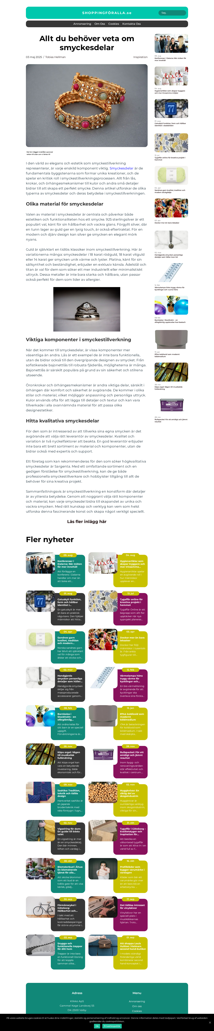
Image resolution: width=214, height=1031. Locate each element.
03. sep (68, 937)
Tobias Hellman (55, 57)
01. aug (68, 593)
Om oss (99, 23)
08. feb (68, 708)
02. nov (130, 784)
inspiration (140, 57)
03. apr (130, 631)
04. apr (68, 631)
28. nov (68, 746)
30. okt (68, 860)
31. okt (130, 822)
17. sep (130, 899)
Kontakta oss (131, 23)
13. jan (130, 708)
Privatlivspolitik (112, 1026)
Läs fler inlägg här (86, 521)
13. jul (130, 593)
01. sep (130, 937)
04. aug (130, 555)
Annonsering (82, 23)
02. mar (68, 669)
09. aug (68, 555)
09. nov (68, 784)
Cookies (113, 23)
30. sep (68, 899)
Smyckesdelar (121, 168)
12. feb (130, 669)
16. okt (130, 860)
